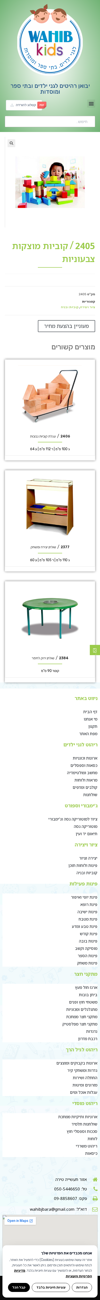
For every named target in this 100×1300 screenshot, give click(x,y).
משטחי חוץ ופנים (83, 1002)
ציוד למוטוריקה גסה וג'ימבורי (72, 819)
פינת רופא (88, 904)
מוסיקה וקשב (86, 948)
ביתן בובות (88, 994)
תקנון (92, 726)
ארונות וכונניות (85, 758)
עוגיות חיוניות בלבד (51, 1287)
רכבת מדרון (87, 1038)
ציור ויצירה (87, 307)
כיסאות (91, 1153)
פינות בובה (88, 941)
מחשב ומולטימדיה (82, 772)
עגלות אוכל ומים (83, 1092)
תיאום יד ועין (86, 833)
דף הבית (90, 711)
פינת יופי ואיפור (84, 897)
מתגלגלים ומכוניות (81, 1009)
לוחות (92, 1138)
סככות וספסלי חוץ (82, 1131)
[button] (91, 104)
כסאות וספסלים (83, 765)
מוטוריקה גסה (85, 826)
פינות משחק (87, 963)
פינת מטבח (88, 919)
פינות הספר (87, 955)
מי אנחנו (90, 719)
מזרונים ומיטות (85, 1085)
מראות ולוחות (86, 780)
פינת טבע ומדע (84, 926)
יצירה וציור (88, 858)
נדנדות (91, 1031)
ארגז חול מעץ (86, 987)
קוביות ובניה (69, 307)
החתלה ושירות (85, 1077)
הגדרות (82, 1287)
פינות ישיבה (87, 911)
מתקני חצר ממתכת (81, 1016)
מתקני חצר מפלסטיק (79, 1024)
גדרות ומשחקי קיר (82, 1070)
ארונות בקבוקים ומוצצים (76, 1063)
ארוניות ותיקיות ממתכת (77, 1116)
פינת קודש (88, 933)
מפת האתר (88, 733)
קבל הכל (18, 1287)
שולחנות (90, 794)
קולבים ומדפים (85, 787)
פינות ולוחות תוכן (82, 865)
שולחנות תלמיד (84, 1124)
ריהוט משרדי (86, 1146)
